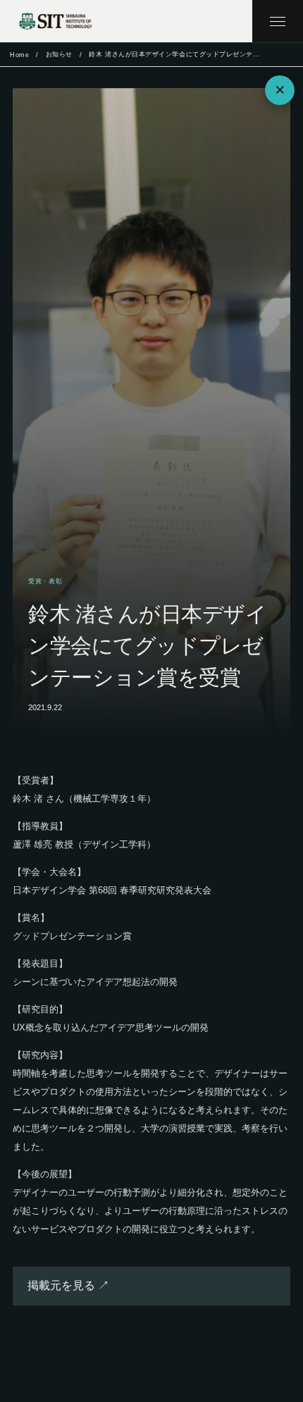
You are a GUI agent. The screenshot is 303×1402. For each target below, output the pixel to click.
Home (19, 54)
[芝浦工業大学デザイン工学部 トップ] (55, 21)
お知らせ (59, 54)
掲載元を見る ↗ (68, 1285)
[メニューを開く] (277, 21)
